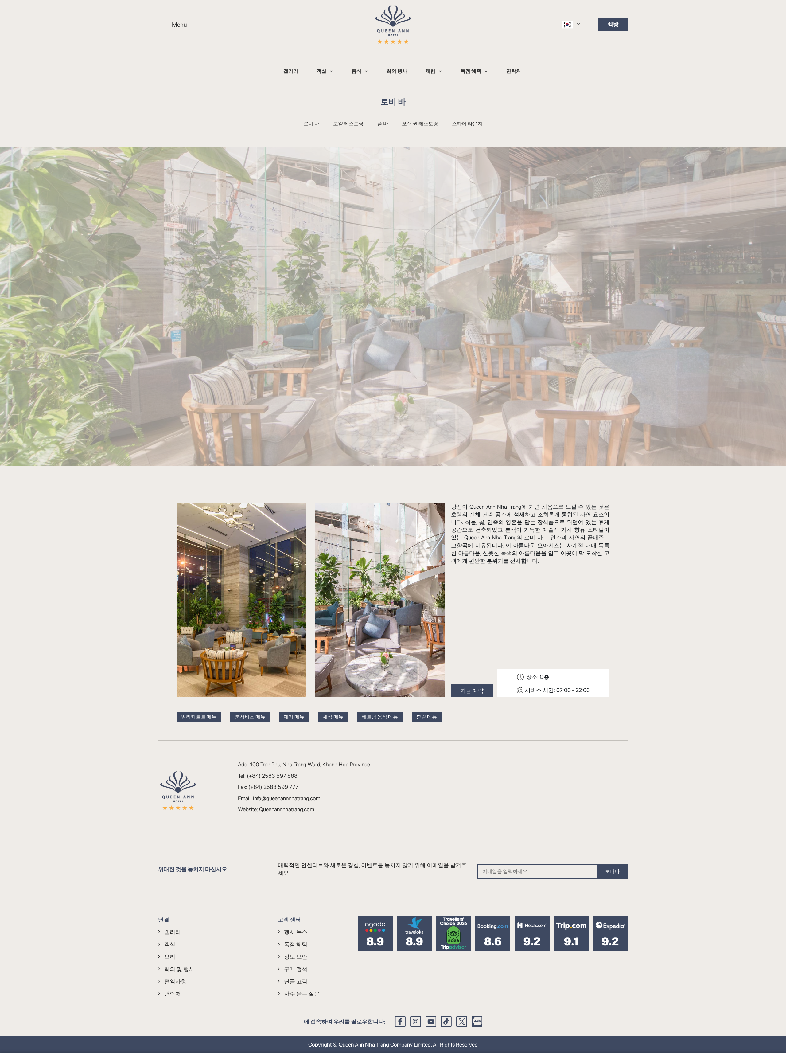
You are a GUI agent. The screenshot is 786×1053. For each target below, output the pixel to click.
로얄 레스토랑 (348, 124)
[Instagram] (415, 1021)
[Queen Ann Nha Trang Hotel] (393, 24)
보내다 (612, 871)
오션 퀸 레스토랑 (420, 124)
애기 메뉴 (294, 717)
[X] (461, 1021)
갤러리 (290, 71)
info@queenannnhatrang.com (286, 798)
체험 (430, 71)
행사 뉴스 (295, 932)
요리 (169, 956)
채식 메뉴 (333, 717)
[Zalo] (477, 1021)
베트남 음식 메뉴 (380, 717)
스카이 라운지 (467, 124)
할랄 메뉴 (426, 717)
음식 (356, 71)
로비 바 (311, 124)
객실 (321, 71)
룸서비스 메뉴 (250, 717)
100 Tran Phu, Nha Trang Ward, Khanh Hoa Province (310, 764)
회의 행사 (397, 71)
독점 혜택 (471, 71)
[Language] (567, 24)
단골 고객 (295, 981)
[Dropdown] (331, 71)
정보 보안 (295, 956)
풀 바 (382, 124)
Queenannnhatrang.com (286, 809)
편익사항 (175, 981)
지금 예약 (472, 690)
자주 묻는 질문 (302, 993)
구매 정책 (295, 969)
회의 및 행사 (179, 969)
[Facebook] (400, 1021)
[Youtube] (431, 1021)
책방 (613, 24)
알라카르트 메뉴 (198, 717)
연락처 (513, 71)
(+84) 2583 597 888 (272, 776)
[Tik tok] (446, 1021)
